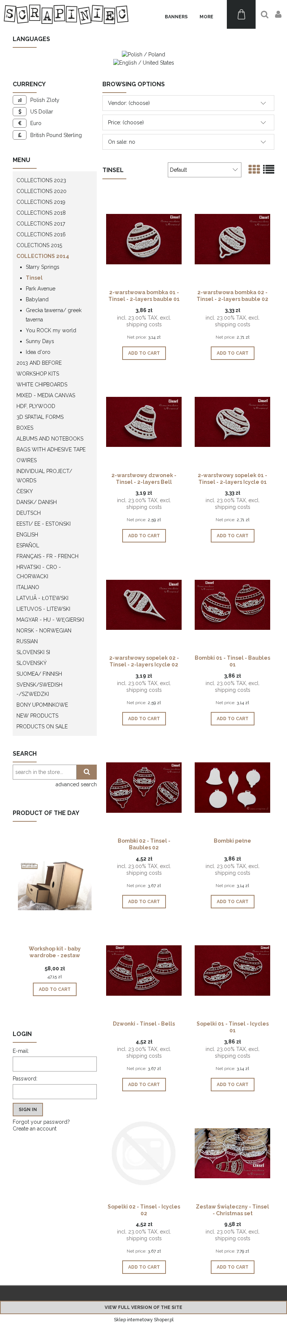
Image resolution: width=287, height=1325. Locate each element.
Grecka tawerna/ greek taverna (53, 315)
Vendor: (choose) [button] (129, 103)
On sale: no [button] (121, 142)
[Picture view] (254, 169)
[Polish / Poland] (143, 54)
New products (37, 716)
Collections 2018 (41, 213)
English (27, 535)
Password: (25, 1079)
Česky (24, 491)
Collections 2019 (40, 202)
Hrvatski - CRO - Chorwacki (38, 571)
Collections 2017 (40, 224)
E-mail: (21, 1051)
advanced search (76, 784)
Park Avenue (40, 289)
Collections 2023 (41, 180)
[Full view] (268, 169)
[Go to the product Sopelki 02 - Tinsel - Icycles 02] (144, 1152)
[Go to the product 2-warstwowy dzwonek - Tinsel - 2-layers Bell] (144, 421)
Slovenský (31, 663)
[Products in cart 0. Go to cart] (241, 14)
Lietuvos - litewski (43, 609)
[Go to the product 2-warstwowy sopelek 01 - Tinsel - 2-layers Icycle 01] (232, 421)
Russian (27, 641)
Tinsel (34, 278)
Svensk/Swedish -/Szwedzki (39, 689)
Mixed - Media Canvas (45, 395)
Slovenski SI (33, 652)
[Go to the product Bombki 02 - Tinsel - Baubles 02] (144, 787)
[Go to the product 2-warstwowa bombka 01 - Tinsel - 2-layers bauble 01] (144, 238)
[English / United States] (143, 62)
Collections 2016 (41, 234)
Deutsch (28, 513)
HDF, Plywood (35, 406)
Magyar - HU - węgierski (50, 620)
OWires (26, 460)
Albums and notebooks (49, 439)
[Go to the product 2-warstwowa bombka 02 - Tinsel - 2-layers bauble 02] (232, 238)
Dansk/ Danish (36, 502)
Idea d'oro (38, 352)
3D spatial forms (40, 417)
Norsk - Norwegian (43, 631)
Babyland (37, 299)
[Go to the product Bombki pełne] (232, 787)
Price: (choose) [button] (126, 122)
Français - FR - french (47, 556)
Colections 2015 (39, 245)
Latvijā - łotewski (42, 598)
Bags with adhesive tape (51, 449)
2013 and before (39, 363)
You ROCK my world (51, 330)
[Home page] (66, 14)
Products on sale (42, 727)
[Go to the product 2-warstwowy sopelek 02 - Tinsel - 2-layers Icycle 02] (144, 604)
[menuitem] (176, 17)
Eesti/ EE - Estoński (43, 524)
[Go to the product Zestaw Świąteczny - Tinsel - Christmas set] (232, 1152)
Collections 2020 (41, 191)
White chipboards (41, 385)
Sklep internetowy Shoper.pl (143, 1319)
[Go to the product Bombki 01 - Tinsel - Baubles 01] (232, 604)
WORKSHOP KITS (37, 374)
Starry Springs (42, 267)
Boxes (24, 428)
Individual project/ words (44, 475)
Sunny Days (40, 341)
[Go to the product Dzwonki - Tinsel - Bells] (144, 969)
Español (27, 545)
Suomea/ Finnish (39, 674)
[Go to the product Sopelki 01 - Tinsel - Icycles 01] (232, 969)
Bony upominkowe (42, 705)
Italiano (27, 587)
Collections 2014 (42, 256)
